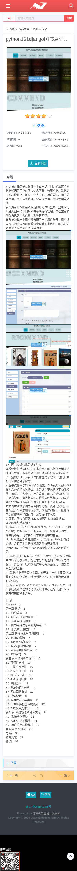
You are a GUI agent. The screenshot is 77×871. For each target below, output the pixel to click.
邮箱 (47, 794)
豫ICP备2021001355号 (38, 806)
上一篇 (13, 775)
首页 (12, 29)
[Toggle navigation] (8, 6)
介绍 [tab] (10, 177)
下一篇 (63, 775)
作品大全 (23, 29)
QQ (33, 794)
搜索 (69, 18)
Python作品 (40, 29)
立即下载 (40, 163)
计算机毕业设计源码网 (46, 813)
